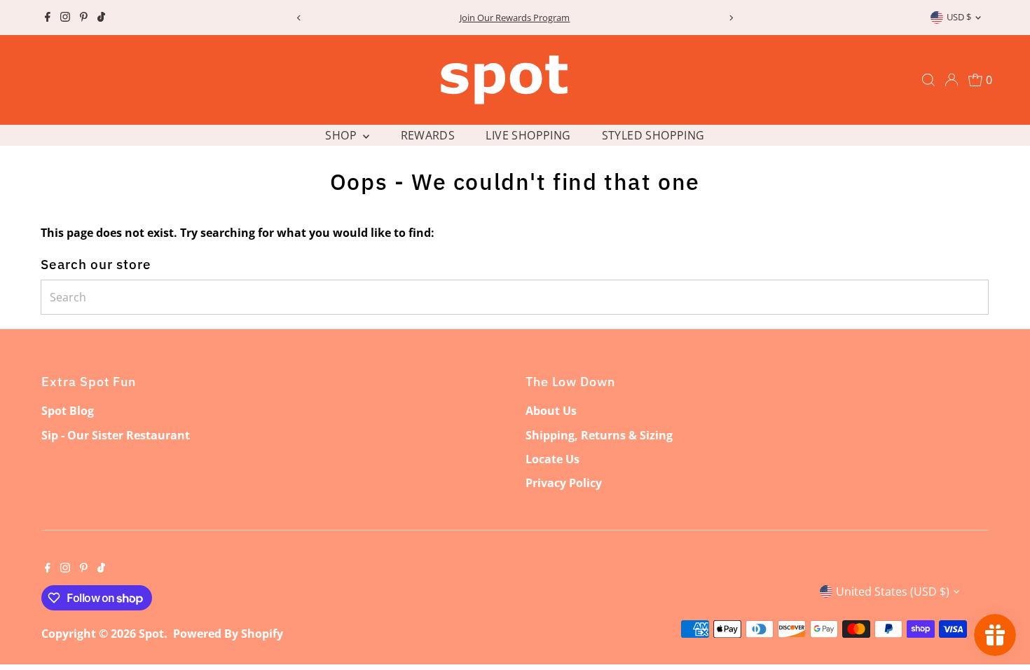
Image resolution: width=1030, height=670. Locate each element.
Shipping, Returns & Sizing (599, 435)
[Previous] (299, 18)
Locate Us (552, 459)
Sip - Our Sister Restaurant (115, 435)
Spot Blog (67, 410)
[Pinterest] (83, 17)
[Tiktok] (101, 17)
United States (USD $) (892, 591)
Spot (151, 633)
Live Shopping (528, 135)
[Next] (730, 18)
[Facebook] (47, 17)
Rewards (428, 135)
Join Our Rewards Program (515, 17)
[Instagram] (65, 17)
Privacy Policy (564, 483)
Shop (342, 135)
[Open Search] (928, 80)
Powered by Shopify (228, 633)
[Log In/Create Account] (951, 80)
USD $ (959, 17)
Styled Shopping (653, 135)
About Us (551, 410)
